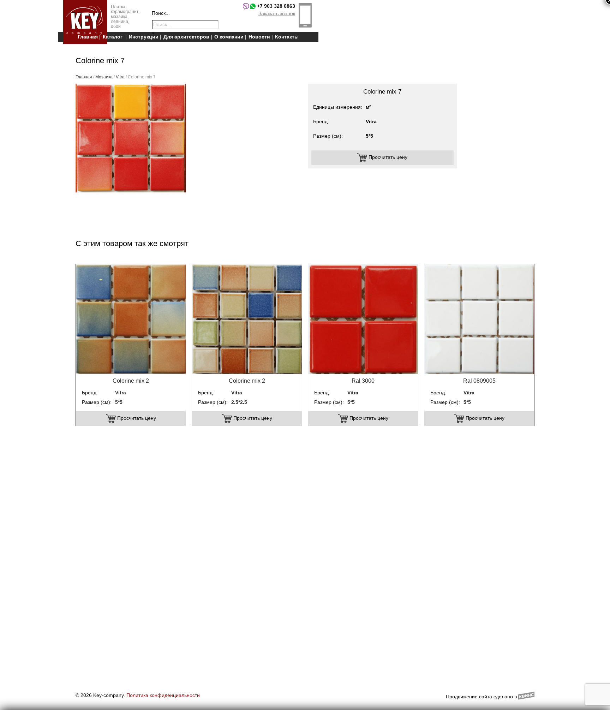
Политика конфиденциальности (163, 695)
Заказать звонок (276, 13)
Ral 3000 (363, 381)
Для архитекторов (186, 37)
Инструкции (144, 37)
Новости (259, 37)
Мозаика (104, 76)
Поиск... (161, 13)
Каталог (112, 37)
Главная (88, 37)
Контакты (287, 37)
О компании (229, 37)
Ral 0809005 (479, 381)
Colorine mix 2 (131, 381)
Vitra (120, 76)
